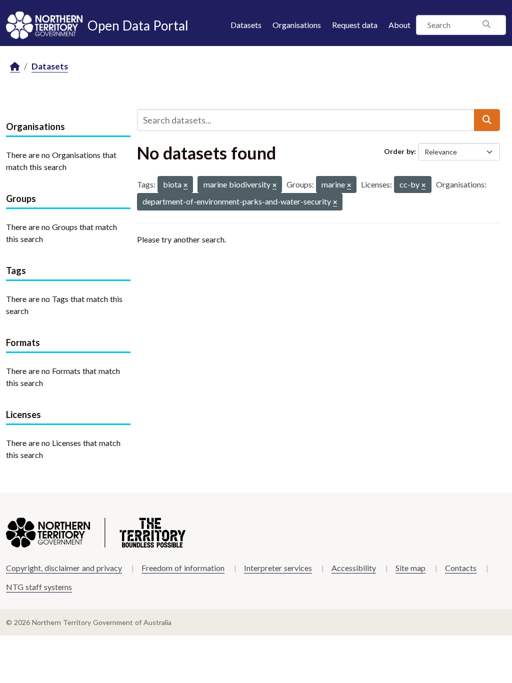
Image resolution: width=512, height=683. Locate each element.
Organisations (296, 25)
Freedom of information (183, 567)
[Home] (15, 66)
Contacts (460, 567)
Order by (399, 151)
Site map (411, 567)
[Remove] (186, 186)
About (399, 25)
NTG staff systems (39, 587)
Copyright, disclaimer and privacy (64, 567)
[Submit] (487, 120)
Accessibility (354, 567)
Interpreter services (278, 567)
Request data (355, 25)
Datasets (246, 25)
